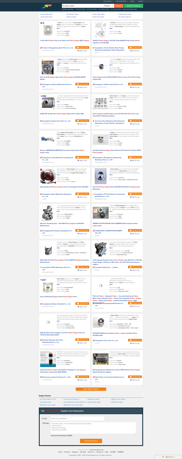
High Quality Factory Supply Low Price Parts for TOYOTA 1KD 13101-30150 (62, 334)
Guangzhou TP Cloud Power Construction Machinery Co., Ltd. (110, 195)
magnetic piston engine (118, 399)
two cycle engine (81, 9)
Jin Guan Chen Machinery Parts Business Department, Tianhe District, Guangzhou (110, 122)
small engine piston (46, 17)
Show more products (91, 389)
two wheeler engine (72, 14)
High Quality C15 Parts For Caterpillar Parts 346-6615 (64, 187)
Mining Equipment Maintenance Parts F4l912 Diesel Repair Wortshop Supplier (116, 371)
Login (132, 1)
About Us (91, 452)
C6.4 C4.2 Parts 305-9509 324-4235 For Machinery (116, 188)
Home (60, 452)
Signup (140, 1)
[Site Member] (94, 48)
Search (118, 6)
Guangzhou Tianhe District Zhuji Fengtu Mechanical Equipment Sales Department (109, 49)
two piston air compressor (71, 399)
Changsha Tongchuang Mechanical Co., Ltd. (109, 304)
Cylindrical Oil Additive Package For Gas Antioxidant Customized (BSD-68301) (63, 371)
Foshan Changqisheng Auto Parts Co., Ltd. (57, 48)
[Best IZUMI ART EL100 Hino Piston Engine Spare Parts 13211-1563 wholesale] (48, 103)
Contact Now (84, 47)
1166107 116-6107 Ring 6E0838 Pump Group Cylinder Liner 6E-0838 (116, 42)
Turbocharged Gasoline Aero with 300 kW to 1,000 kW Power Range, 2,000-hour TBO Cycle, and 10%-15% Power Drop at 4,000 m (117, 262)
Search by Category (133, 6)
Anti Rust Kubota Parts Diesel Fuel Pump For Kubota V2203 (117, 151)
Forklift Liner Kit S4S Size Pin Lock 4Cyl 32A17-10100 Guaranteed (116, 115)
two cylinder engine (103, 9)
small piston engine (117, 402)
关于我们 (113, 452)
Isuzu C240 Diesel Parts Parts (58, 296)
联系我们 (121, 452)
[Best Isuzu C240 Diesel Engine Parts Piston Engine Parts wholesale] (48, 286)
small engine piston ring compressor (75, 402)
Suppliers (75, 452)
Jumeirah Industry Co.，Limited (106, 267)
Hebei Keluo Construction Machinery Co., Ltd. (110, 378)
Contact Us (99, 452)
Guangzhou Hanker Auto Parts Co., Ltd (56, 121)
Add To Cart (83, 51)
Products (67, 452)
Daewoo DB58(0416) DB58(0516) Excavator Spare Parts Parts (62, 151)
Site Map (83, 452)
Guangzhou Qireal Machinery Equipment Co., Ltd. (57, 195)
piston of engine (71, 17)
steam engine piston (47, 14)
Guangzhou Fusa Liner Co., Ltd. (106, 340)
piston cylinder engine (94, 402)
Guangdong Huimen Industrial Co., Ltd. (56, 304)
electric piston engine (125, 14)
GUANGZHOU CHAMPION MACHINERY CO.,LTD (108, 232)
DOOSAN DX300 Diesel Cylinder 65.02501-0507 (115, 334)
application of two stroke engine (73, 405)
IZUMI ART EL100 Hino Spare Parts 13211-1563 (62, 114)
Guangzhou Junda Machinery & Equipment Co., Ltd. (57, 159)
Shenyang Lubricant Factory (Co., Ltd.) (56, 377)
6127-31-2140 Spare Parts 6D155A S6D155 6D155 (63, 78)
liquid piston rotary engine (48, 405)
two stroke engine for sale (48, 399)
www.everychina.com (97, 450)
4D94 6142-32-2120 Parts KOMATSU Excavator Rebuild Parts (64, 261)
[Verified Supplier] (41, 48)
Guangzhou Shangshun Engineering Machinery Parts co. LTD (108, 159)
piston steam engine (99, 14)
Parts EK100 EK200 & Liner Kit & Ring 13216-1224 (116, 78)
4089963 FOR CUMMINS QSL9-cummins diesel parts (115, 224)
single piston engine (93, 399)
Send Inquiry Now (91, 441)
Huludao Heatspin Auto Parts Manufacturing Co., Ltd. (52, 341)
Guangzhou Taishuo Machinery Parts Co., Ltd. (57, 85)
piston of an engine (98, 17)
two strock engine (92, 9)
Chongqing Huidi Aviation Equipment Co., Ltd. (57, 232)
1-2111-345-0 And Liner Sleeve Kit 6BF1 (64, 40)
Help (106, 452)
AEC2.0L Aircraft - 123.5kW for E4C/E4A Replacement (62, 224)
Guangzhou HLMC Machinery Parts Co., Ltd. (56, 268)
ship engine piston (45, 402)
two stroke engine (116, 9)
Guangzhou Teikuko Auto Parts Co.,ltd (109, 84)
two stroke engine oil (125, 17)
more (58, 28)
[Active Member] (94, 194)
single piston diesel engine (130, 9)
